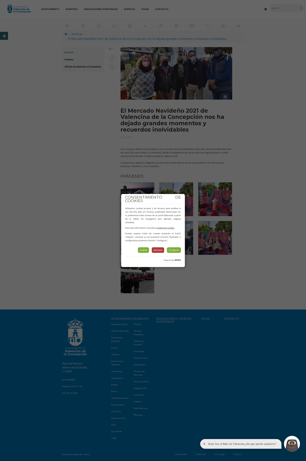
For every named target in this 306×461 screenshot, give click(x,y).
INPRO (178, 260)
